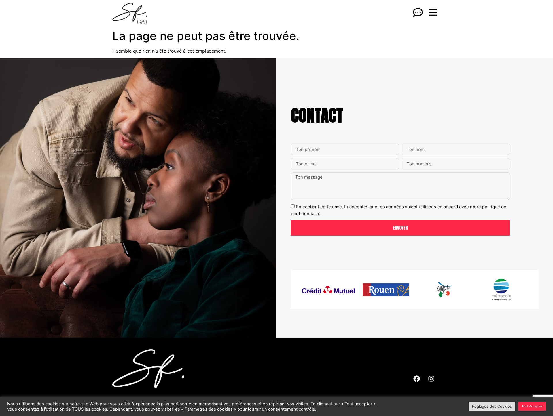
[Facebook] (416, 378)
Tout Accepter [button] (532, 406)
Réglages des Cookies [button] (492, 406)
